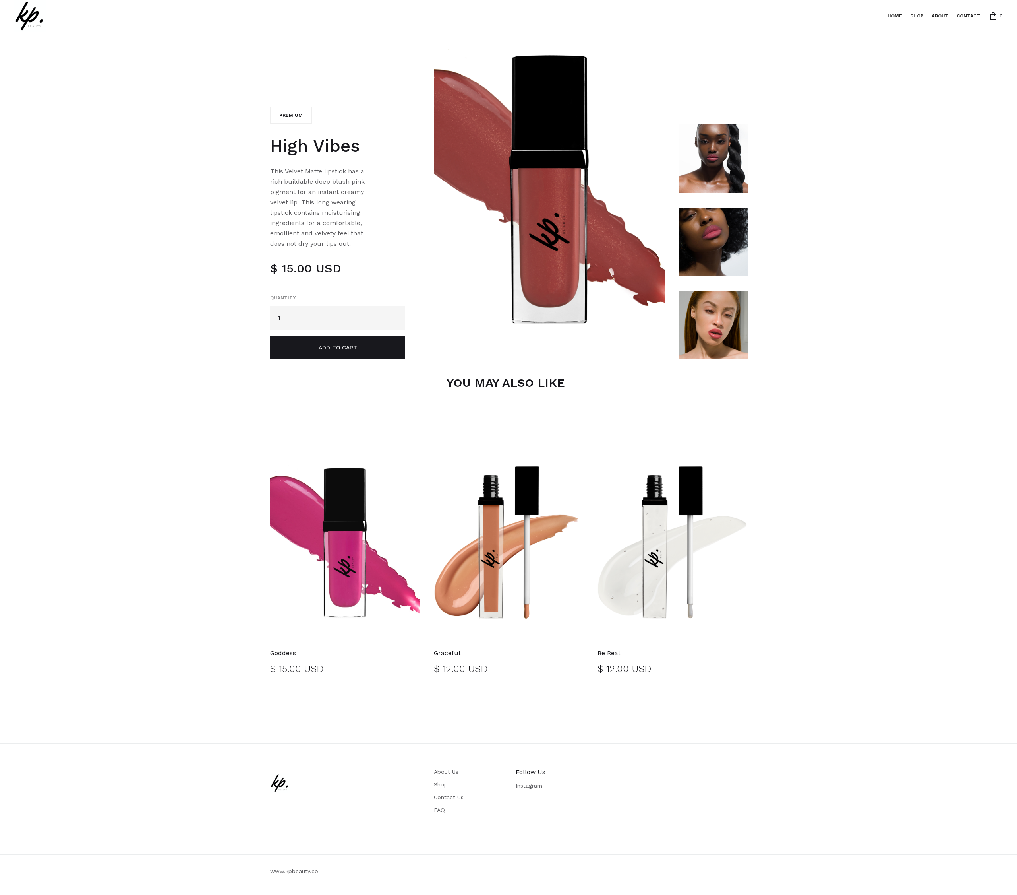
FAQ (439, 810)
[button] (996, 16)
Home (894, 16)
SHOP (917, 16)
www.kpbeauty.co (294, 871)
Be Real (608, 653)
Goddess (283, 653)
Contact (968, 16)
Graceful (447, 653)
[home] (30, 16)
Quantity (283, 298)
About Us (446, 772)
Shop (441, 784)
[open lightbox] (549, 188)
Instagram (529, 785)
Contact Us (449, 797)
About (940, 16)
